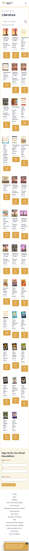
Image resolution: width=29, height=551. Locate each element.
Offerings (14, 500)
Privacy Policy (14, 531)
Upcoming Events (14, 511)
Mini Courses (14, 514)
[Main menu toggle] (25, 3)
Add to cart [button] (6, 55)
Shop (7, 11)
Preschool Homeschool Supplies (14, 525)
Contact (14, 494)
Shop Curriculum (14, 505)
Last (3, 468)
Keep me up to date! (8, 484)
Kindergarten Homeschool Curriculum (14, 508)
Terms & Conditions (14, 534)
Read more (24, 55)
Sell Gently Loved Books (14, 517)
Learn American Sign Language (14, 522)
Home (3, 11)
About (14, 497)
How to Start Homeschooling (14, 502)
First (3, 462)
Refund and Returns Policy (14, 528)
